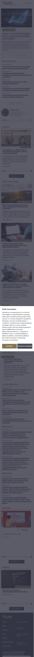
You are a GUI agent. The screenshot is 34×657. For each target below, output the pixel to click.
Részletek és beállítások (10, 340)
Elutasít (9, 346)
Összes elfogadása (25, 346)
